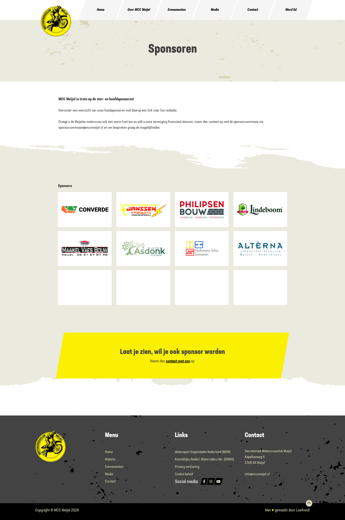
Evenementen (177, 10)
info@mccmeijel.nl (257, 474)
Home (101, 10)
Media (215, 10)
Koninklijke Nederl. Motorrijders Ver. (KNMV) (204, 459)
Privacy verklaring (187, 467)
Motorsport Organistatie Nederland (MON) (202, 452)
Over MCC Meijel (139, 10)
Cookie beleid (184, 474)
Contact (252, 10)
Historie (110, 459)
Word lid (290, 10)
